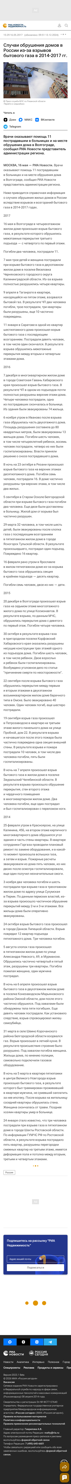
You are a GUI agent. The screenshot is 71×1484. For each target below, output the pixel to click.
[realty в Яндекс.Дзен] (23, 1342)
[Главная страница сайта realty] (20, 25)
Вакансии (9, 1382)
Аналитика (23, 1362)
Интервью (38, 1362)
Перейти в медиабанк (14, 104)
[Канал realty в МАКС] (10, 1342)
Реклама (29, 1367)
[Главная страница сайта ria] (4, 25)
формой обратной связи (35, 1440)
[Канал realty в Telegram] (50, 1342)
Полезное (53, 1362)
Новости (8, 1362)
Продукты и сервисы (50, 1367)
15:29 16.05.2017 (13, 35)
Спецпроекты (11, 1367)
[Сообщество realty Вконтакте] (36, 1342)
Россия (9, 1172)
